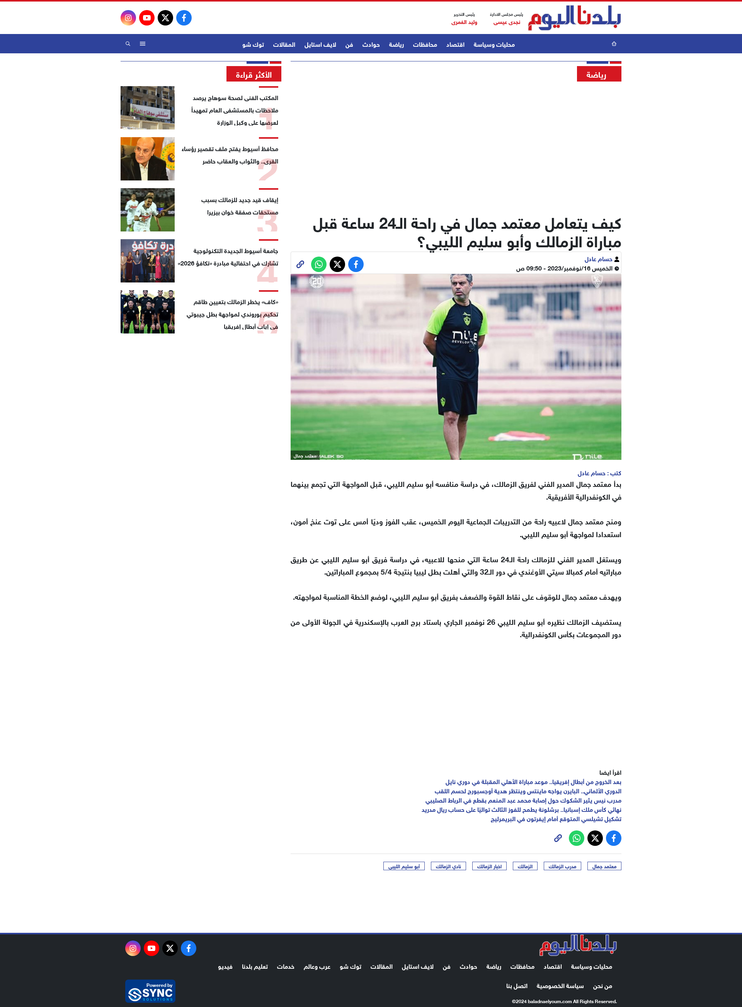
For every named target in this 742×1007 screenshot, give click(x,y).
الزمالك (525, 866)
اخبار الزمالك (489, 866)
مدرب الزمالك (562, 866)
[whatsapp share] (319, 264)
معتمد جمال (604, 866)
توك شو (253, 43)
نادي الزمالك (448, 866)
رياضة (396, 43)
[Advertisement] (456, 145)
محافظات (425, 43)
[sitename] (578, 945)
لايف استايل (320, 43)
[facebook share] (356, 264)
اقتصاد (455, 43)
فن (349, 43)
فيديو (225, 965)
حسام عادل (599, 258)
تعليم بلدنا (255, 965)
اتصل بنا (517, 985)
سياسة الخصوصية (560, 985)
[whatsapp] (300, 264)
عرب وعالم (317, 965)
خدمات (285, 965)
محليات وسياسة (494, 43)
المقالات (284, 43)
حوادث (371, 43)
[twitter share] (337, 264)
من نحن (602, 985)
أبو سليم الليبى (404, 866)
